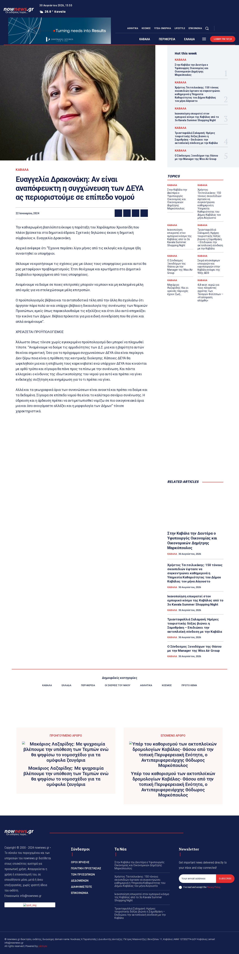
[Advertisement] (195, 416)
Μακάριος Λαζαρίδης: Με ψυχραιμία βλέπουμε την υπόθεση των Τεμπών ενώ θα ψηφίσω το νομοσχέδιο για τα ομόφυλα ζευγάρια (65, 776)
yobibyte (42, 946)
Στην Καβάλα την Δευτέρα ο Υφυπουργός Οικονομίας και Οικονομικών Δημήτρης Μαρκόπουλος (191, 70)
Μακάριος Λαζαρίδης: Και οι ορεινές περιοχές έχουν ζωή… (177, 289)
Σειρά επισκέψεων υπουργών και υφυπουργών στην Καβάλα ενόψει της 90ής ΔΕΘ (209, 266)
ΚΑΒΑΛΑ (22, 169)
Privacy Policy (213, 887)
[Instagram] (225, 28)
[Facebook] (220, 28)
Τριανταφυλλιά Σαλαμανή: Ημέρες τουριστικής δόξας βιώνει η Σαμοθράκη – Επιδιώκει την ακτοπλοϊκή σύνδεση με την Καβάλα (196, 138)
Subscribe (225, 878)
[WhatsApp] (144, 213)
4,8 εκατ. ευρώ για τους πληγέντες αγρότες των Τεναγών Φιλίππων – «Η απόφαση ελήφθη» (210, 292)
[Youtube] (234, 28)
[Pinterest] (135, 213)
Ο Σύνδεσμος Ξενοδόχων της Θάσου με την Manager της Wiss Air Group (196, 157)
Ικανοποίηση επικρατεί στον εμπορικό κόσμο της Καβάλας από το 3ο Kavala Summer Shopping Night (197, 117)
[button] (206, 28)
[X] (229, 28)
